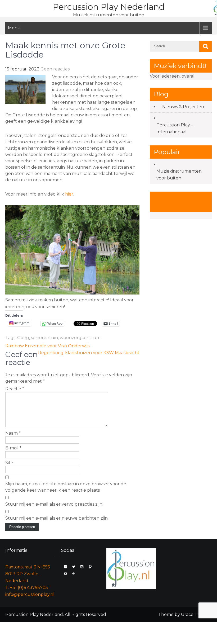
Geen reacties (55, 69)
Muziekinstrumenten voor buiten (179, 175)
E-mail (13, 447)
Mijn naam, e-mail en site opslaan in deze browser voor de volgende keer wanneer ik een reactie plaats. (65, 487)
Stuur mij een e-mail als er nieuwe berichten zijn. (56, 518)
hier (69, 194)
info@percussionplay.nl (30, 594)
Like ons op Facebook (171, 201)
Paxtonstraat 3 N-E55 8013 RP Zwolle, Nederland (27, 573)
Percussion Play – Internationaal (174, 128)
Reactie (14, 388)
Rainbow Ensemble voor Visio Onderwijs (47, 345)
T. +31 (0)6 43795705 (26, 587)
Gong (23, 337)
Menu (14, 27)
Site (9, 462)
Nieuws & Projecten (183, 106)
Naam (13, 433)
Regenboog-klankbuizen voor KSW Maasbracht (88, 352)
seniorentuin (44, 337)
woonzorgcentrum (80, 337)
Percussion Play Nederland (109, 7)
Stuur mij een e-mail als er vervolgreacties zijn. (54, 504)
